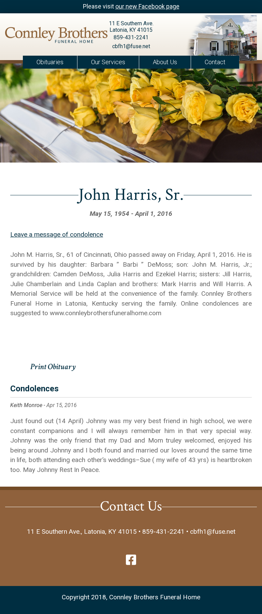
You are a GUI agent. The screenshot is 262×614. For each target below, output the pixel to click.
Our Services (108, 62)
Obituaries (50, 62)
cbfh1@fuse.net (131, 46)
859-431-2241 (131, 37)
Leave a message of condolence (56, 234)
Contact (215, 62)
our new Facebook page (147, 6)
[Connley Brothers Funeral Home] (43, 36)
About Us (165, 62)
